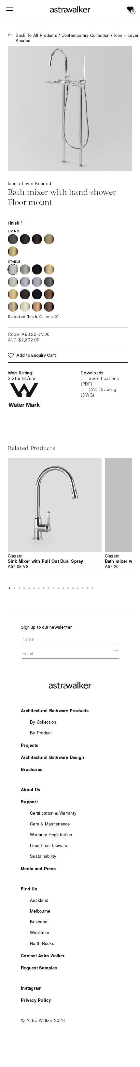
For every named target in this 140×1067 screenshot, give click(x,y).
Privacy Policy (36, 1000)
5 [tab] (29, 588)
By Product (41, 733)
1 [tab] (9, 588)
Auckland (39, 900)
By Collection (43, 722)
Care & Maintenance (50, 824)
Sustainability (43, 856)
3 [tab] (19, 588)
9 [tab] (48, 588)
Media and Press (38, 868)
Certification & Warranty (53, 813)
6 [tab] (33, 588)
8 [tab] (43, 588)
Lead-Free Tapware (48, 845)
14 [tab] (73, 588)
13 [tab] (68, 588)
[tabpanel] (55, 513)
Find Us (29, 889)
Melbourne (40, 911)
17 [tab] (87, 588)
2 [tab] (14, 588)
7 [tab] (38, 588)
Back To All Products (36, 35)
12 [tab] (63, 588)
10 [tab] (53, 588)
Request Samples (39, 968)
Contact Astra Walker (42, 955)
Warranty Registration (51, 834)
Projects (29, 745)
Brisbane (38, 921)
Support (29, 801)
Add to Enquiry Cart (36, 355)
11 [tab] (58, 588)
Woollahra (39, 932)
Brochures (31, 769)
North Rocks (42, 943)
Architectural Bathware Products (55, 710)
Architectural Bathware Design (52, 757)
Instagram (31, 988)
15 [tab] (77, 588)
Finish (15, 223)
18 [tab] (92, 588)
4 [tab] (24, 588)
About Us (30, 789)
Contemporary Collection (86, 35)
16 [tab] (82, 588)
